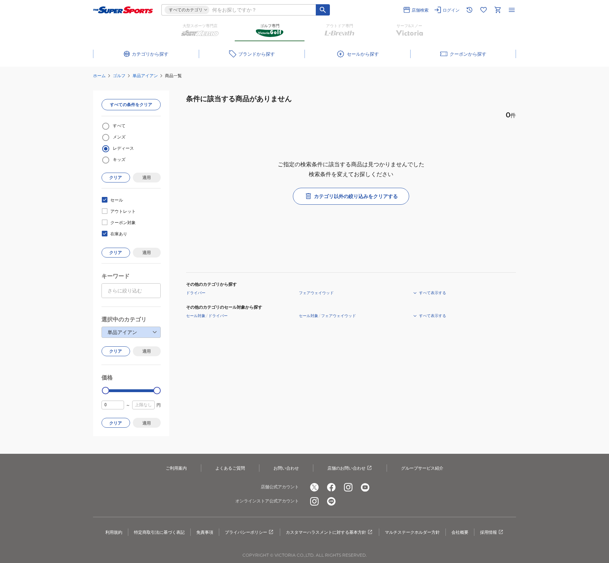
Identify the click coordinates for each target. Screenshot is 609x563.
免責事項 (204, 532)
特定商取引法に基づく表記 (159, 532)
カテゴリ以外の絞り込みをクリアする (356, 196)
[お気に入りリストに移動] (483, 10)
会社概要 (459, 532)
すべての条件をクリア (131, 104)
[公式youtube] (365, 487)
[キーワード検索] (323, 10)
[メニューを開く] (512, 10)
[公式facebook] (331, 487)
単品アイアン (145, 75)
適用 (146, 177)
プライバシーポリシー (246, 532)
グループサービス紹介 (422, 468)
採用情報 (488, 532)
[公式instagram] (348, 487)
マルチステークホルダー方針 (412, 532)
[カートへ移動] (497, 10)
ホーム (99, 75)
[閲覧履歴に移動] (469, 10)
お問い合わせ (286, 468)
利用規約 (113, 532)
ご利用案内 (176, 468)
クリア (115, 177)
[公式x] (314, 487)
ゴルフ (119, 75)
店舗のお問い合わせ (346, 468)
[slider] (105, 390)
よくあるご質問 (230, 468)
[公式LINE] (331, 501)
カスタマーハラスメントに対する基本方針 (326, 532)
